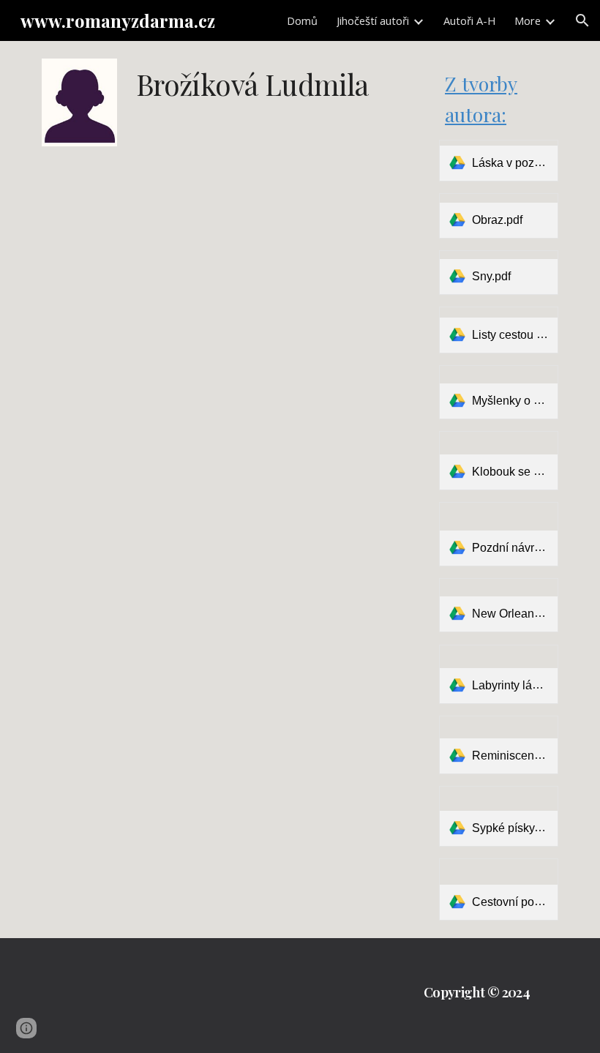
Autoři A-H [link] (469, 20)
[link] (498, 160)
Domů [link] (302, 20)
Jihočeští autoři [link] (373, 20)
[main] (278, 105)
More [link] (527, 20)
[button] (582, 20)
